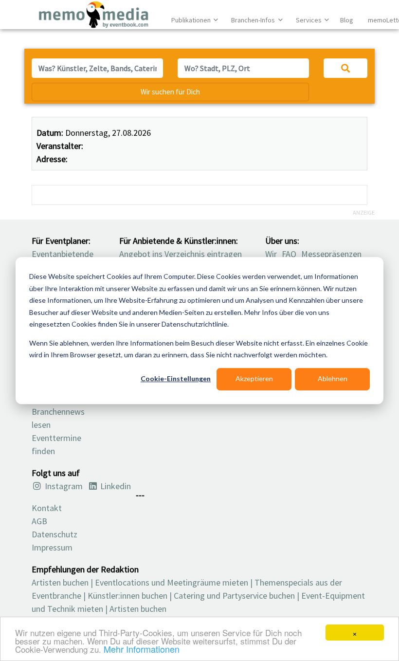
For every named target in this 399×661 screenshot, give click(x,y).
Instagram (63, 486)
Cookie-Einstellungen (176, 379)
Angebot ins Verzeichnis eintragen (180, 253)
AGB (39, 521)
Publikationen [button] (191, 20)
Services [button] (309, 20)
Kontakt (47, 508)
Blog (346, 20)
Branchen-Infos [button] (253, 20)
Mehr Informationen (142, 649)
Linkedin (114, 486)
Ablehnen (332, 379)
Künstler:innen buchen (127, 595)
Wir (271, 253)
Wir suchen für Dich (170, 91)
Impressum (52, 547)
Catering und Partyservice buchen (234, 595)
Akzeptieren (254, 379)
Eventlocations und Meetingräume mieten (171, 582)
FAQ (289, 253)
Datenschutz (54, 534)
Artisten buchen (60, 582)
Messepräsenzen (331, 253)
